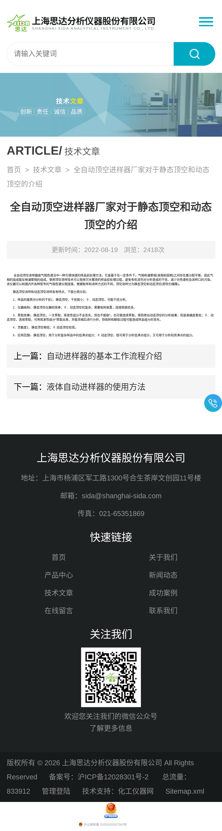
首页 (14, 170)
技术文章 (47, 170)
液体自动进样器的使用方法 (96, 387)
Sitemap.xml (184, 791)
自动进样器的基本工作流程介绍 (104, 356)
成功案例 (163, 593)
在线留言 (58, 611)
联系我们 (163, 611)
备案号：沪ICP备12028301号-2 (99, 777)
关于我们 (163, 557)
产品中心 (58, 575)
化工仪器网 (136, 791)
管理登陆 (56, 791)
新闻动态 (163, 575)
